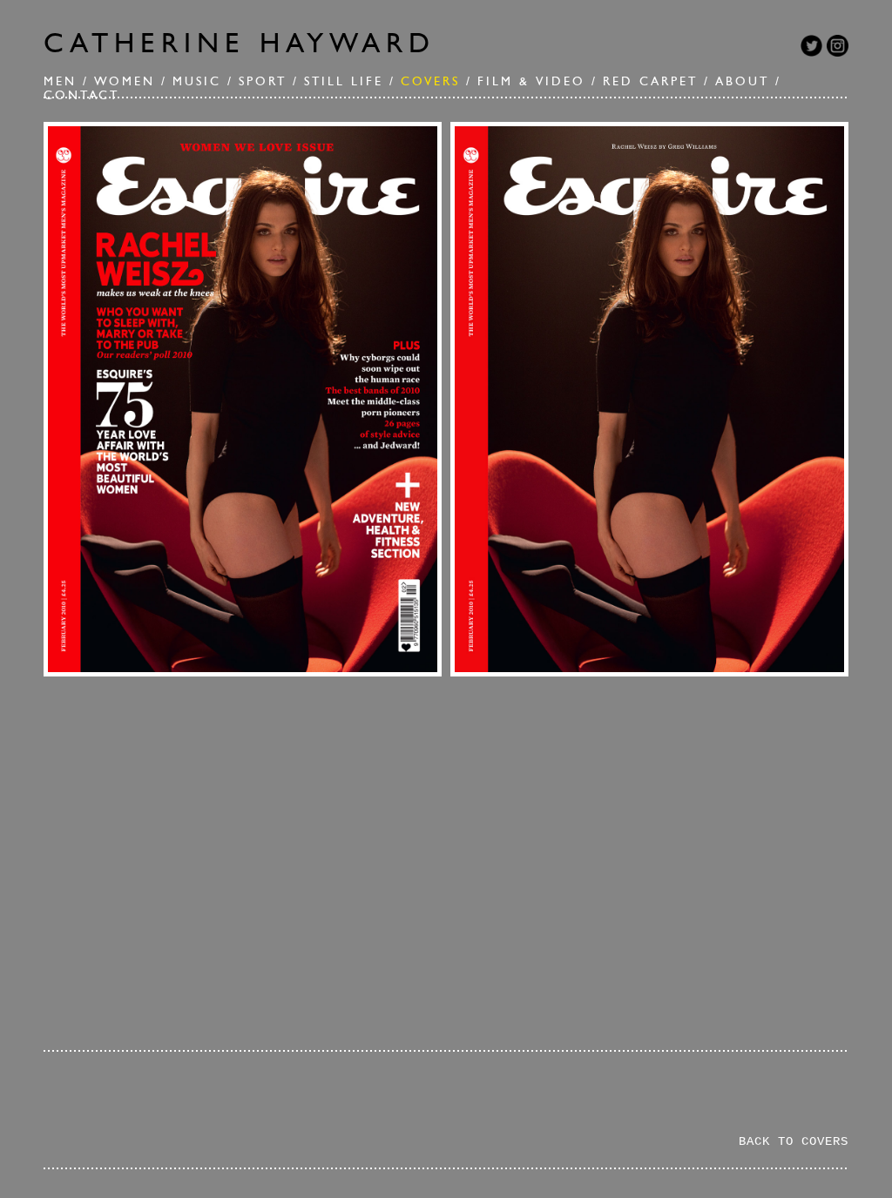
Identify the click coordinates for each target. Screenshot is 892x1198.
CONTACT (81, 95)
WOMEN (124, 81)
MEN (60, 81)
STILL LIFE (343, 81)
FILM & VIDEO (531, 81)
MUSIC (196, 81)
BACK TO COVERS (793, 1141)
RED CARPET (650, 81)
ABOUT (742, 81)
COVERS (430, 81)
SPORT (263, 81)
